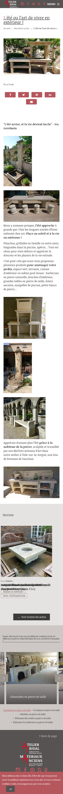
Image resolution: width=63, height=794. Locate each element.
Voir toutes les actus (33, 617)
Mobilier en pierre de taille (33, 714)
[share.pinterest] (36, 94)
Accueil (7, 28)
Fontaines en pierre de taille (46, 710)
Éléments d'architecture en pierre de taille (33, 722)
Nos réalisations (14, 596)
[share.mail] (31, 101)
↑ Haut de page (48, 736)
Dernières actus (21, 28)
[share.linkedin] (50, 94)
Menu (51, 4)
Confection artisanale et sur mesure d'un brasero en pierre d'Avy (23, 587)
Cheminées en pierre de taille (28, 697)
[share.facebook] (10, 94)
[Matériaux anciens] (31, 760)
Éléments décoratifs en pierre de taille (33, 718)
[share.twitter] (23, 94)
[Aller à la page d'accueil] (12, 4)
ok (10, 788)
